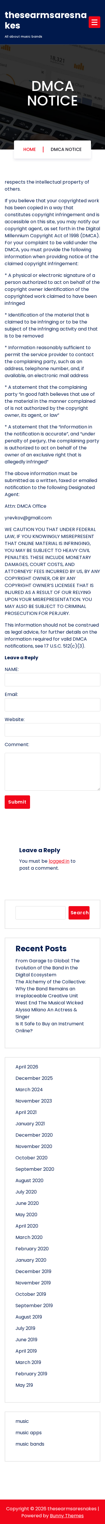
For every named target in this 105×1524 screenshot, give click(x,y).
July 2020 (26, 1192)
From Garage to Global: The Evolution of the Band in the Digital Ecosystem (47, 967)
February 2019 (31, 1373)
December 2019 (33, 1271)
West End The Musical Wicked (49, 1002)
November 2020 (33, 1146)
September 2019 (34, 1305)
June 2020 (27, 1203)
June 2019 (26, 1339)
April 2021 (26, 1112)
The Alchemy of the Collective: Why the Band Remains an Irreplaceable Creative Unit (50, 988)
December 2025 (34, 1078)
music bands (29, 1444)
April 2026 (26, 1067)
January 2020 (30, 1260)
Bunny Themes (67, 1515)
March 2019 (28, 1362)
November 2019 (33, 1282)
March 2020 (29, 1237)
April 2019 (26, 1351)
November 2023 (33, 1101)
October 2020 (31, 1157)
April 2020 (26, 1226)
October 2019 (30, 1294)
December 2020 (34, 1135)
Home (29, 149)
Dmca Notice (66, 149)
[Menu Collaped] (94, 22)
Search (80, 912)
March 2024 (29, 1089)
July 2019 (25, 1328)
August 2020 (29, 1180)
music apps (28, 1432)
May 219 (24, 1385)
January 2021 (30, 1123)
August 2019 (28, 1317)
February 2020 (32, 1248)
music (22, 1421)
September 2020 (34, 1169)
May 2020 (26, 1214)
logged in (59, 861)
